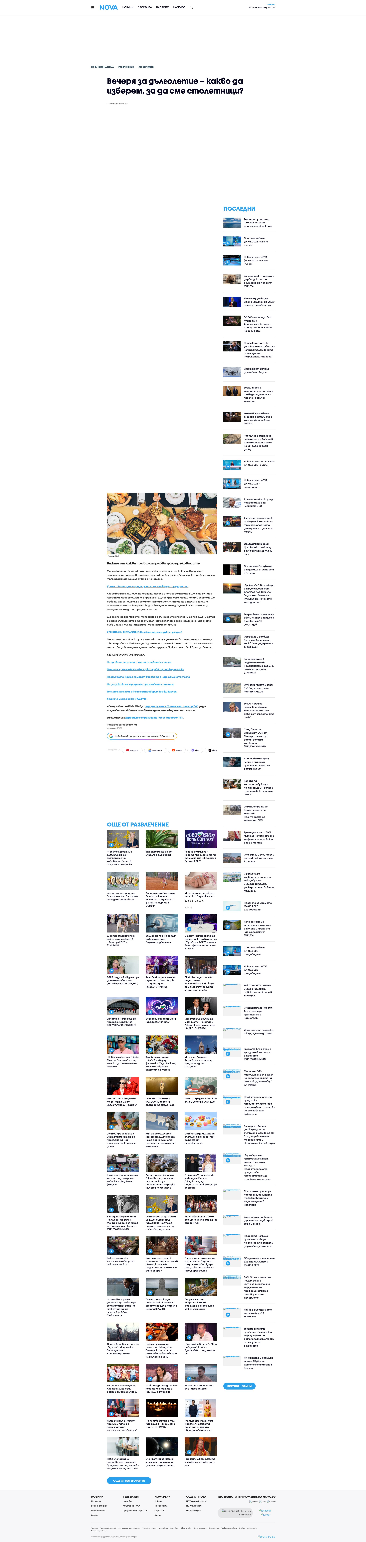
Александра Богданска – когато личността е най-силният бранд (162, 1388)
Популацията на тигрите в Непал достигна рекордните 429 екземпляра (199, 1304)
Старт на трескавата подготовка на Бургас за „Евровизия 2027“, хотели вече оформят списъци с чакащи (201, 942)
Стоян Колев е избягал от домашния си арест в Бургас (259, 569)
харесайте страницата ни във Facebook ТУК (154, 717)
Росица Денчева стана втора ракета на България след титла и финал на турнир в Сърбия (160, 899)
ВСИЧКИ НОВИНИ (239, 1386)
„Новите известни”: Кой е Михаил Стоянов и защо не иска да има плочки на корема (123, 1062)
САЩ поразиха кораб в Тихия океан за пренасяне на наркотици (258, 1012)
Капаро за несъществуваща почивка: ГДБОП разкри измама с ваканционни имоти (258, 787)
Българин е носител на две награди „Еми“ (199, 1387)
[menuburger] (93, 7)
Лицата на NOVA (131, 1506)
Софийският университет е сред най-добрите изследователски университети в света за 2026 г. (259, 882)
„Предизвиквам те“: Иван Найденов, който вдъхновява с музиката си (201, 1349)
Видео (94, 1515)
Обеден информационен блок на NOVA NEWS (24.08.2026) (259, 1261)
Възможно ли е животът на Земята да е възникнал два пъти (161, 938)
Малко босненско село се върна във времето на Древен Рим (201, 1219)
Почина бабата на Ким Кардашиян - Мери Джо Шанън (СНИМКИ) (160, 1423)
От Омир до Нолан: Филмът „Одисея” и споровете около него (160, 1101)
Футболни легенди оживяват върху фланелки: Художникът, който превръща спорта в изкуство (161, 1063)
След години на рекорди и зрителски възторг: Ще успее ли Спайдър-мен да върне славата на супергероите (200, 1264)
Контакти (174, 1528)
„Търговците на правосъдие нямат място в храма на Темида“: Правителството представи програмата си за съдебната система (257, 1167)
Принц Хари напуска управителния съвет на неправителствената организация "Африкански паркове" (259, 350)
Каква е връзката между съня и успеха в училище (201, 1100)
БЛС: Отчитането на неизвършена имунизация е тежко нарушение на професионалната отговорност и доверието (257, 1287)
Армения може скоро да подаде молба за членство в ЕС (259, 502)
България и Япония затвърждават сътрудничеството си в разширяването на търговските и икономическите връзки (259, 1134)
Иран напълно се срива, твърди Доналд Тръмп (259, 1032)
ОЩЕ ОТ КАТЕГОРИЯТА (129, 1480)
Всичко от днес (99, 1506)
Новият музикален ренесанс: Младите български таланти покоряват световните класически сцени (161, 1350)
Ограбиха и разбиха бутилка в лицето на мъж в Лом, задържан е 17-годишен (258, 641)
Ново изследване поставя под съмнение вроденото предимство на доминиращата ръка (123, 1463)
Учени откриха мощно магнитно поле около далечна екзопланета (160, 1461)
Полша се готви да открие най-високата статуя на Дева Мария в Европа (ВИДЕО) (161, 1304)
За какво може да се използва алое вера (159, 853)
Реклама (94, 1528)
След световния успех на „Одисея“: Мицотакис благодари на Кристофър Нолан (123, 1349)
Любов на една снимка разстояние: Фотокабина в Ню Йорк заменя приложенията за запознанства (199, 983)
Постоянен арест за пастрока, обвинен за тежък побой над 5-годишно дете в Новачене (258, 1198)
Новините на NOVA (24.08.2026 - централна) (255, 483)
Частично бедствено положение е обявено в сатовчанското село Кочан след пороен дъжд (258, 442)
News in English (193, 1510)
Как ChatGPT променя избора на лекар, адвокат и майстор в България (258, 990)
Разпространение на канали (129, 1528)
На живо (179, 7)
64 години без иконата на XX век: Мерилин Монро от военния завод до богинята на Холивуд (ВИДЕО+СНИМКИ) (122, 1222)
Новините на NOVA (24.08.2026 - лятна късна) (256, 260)
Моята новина (98, 1510)
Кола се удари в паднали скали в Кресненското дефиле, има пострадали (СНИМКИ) (259, 666)
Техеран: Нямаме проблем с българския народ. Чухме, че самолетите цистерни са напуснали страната (259, 1337)
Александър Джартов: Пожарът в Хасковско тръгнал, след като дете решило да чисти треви (258, 525)
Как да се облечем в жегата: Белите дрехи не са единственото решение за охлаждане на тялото (160, 1139)
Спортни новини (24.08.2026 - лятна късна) (256, 241)
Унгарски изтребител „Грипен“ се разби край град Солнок (258, 1220)
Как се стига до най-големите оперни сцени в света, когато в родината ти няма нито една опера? (162, 1264)
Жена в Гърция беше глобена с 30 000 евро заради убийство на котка (258, 418)
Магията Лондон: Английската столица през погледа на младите (199, 1062)
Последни (96, 1501)
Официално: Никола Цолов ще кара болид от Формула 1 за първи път (258, 548)
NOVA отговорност (196, 1501)
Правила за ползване (229, 1528)
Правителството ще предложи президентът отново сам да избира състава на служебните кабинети (259, 1105)
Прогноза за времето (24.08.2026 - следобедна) (258, 906)
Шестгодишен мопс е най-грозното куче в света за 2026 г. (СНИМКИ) (121, 940)
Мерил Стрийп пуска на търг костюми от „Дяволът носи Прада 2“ (122, 1101)
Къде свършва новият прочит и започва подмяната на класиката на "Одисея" (122, 1425)
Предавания (161, 1506)
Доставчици (163, 1528)
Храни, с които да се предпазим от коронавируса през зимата (147, 586)
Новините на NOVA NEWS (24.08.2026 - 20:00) (259, 463)
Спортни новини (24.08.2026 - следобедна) (254, 951)
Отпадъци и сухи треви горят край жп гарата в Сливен (259, 858)
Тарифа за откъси (149, 1528)
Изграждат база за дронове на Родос (256, 370)
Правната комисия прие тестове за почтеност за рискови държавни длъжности (258, 1240)
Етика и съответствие (248, 1528)
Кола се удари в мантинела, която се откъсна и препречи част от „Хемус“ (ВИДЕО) (257, 928)
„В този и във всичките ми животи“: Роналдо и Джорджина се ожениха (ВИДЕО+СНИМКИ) (200, 1023)
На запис (162, 7)
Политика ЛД (214, 1528)
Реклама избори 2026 (108, 1528)
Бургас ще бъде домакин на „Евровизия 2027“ (161, 1020)
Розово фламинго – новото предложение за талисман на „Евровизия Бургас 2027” (200, 856)
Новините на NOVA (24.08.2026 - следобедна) (255, 970)
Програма (145, 7)
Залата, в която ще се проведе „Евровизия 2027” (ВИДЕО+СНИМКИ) (121, 1021)
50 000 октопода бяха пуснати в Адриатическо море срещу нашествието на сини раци (258, 324)
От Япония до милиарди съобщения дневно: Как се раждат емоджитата (200, 1138)
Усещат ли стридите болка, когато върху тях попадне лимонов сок (122, 896)
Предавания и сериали (135, 1510)
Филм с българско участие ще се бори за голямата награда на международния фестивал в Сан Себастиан (121, 1307)
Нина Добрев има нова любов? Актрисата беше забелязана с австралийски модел (199, 1425)
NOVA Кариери (193, 1506)
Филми (158, 1515)
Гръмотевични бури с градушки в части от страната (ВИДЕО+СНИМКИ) (257, 1054)
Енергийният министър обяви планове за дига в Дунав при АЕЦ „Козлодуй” (259, 619)
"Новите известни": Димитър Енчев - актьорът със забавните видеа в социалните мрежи (119, 858)
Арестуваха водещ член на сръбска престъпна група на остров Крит (257, 763)
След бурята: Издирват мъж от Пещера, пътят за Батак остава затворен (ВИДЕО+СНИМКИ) (255, 738)
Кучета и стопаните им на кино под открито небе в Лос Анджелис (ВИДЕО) (122, 1180)
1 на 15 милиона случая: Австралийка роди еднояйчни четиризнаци (122, 1388)
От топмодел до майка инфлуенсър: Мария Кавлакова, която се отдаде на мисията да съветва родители (161, 1222)
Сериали (159, 1510)
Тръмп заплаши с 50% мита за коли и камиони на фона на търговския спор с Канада (259, 837)
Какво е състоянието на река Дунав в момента (258, 1313)
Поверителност (200, 1528)
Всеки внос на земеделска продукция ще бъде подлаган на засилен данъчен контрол (258, 394)
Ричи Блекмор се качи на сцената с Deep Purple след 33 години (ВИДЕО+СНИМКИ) (161, 982)
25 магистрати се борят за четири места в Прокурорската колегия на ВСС (256, 813)
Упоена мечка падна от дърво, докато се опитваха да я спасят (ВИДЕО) (259, 281)
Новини (127, 7)
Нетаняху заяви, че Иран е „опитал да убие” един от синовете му (259, 302)
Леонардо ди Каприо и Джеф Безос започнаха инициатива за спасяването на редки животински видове (160, 1181)
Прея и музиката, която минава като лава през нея (200, 1461)
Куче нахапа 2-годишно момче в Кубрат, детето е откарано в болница (258, 1362)
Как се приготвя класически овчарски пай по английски (120, 1261)
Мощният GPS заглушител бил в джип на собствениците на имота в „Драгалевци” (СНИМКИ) (258, 1078)
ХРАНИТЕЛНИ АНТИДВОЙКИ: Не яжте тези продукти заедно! (144, 632)
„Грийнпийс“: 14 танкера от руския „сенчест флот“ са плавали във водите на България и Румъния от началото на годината (259, 593)
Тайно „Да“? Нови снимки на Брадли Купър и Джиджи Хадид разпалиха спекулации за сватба (201, 1181)
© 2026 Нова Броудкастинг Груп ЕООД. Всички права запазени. (114, 1537)
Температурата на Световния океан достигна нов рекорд (258, 222)
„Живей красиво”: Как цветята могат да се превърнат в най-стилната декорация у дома (122, 1139)
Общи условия (186, 1528)
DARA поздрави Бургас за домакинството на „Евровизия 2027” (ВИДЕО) (123, 980)
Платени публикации (99, 1531)
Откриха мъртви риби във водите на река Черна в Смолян (258, 688)
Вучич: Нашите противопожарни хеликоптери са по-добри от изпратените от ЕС (259, 710)
